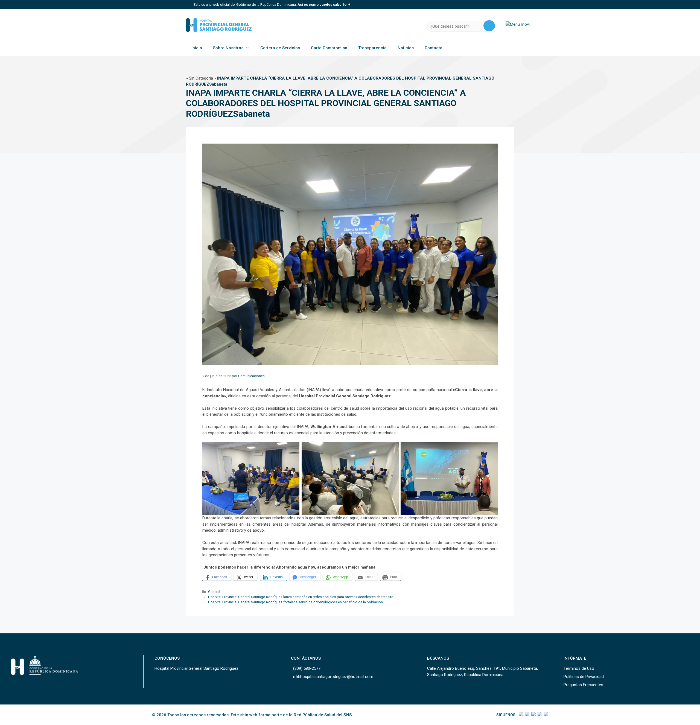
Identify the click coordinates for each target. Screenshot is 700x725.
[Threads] (539, 714)
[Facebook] (520, 714)
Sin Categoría (201, 78)
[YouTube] (545, 714)
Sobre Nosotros (228, 47)
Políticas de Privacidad (584, 676)
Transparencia (372, 47)
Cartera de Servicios (280, 47)
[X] (526, 714)
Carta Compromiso (329, 47)
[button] (518, 24)
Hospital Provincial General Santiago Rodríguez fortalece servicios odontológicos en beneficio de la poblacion (295, 602)
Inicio (196, 47)
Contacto (433, 47)
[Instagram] (533, 714)
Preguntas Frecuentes (583, 684)
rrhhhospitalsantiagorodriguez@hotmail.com (333, 676)
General (214, 592)
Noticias (406, 47)
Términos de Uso (579, 668)
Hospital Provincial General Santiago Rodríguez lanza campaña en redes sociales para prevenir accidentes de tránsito (300, 597)
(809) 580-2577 (306, 668)
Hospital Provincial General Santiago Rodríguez (196, 668)
